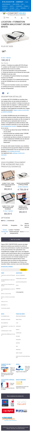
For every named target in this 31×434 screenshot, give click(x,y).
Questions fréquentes (21, 282)
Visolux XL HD (4, 301)
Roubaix (26, 6)
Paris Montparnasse (21, 316)
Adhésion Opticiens (5, 319)
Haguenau (5, 8)
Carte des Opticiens (14, 10)
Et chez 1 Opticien (6, 57)
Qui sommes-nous (5, 316)
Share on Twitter (8, 93)
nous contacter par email (13, 151)
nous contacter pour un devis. (8, 126)
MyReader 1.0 (4, 304)
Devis (17, 285)
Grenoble (23, 8)
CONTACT (19, 2)
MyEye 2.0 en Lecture (6, 293)
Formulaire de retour (21, 278)
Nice (17, 8)
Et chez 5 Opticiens (23, 186)
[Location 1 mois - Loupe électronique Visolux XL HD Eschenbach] (8, 175)
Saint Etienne (19, 352)
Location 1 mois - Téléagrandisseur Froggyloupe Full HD (23, 207)
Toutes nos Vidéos (5, 308)
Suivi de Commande (20, 275)
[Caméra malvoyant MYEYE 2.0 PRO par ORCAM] (23, 175)
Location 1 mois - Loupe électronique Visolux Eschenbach (8, 207)
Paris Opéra (15, 4)
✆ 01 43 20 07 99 (8, 2)
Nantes (12, 6)
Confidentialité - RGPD (6, 330)
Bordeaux (5, 6)
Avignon (12, 8)
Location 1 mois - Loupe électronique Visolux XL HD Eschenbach (8, 185)
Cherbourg (19, 6)
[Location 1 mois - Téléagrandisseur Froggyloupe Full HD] (23, 198)
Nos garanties (4, 322)
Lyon (22, 4)
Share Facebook (3, 93)
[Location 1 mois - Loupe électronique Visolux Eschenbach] (8, 198)
